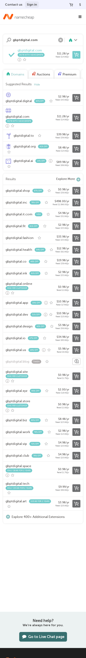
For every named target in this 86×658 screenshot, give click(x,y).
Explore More (65, 179)
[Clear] (60, 40)
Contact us (13, 4)
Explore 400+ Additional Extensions (38, 517)
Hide (37, 84)
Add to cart (76, 55)
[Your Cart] (71, 4)
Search (8, 40)
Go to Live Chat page (46, 637)
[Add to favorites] (24, 59)
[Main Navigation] (80, 16)
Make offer (76, 361)
